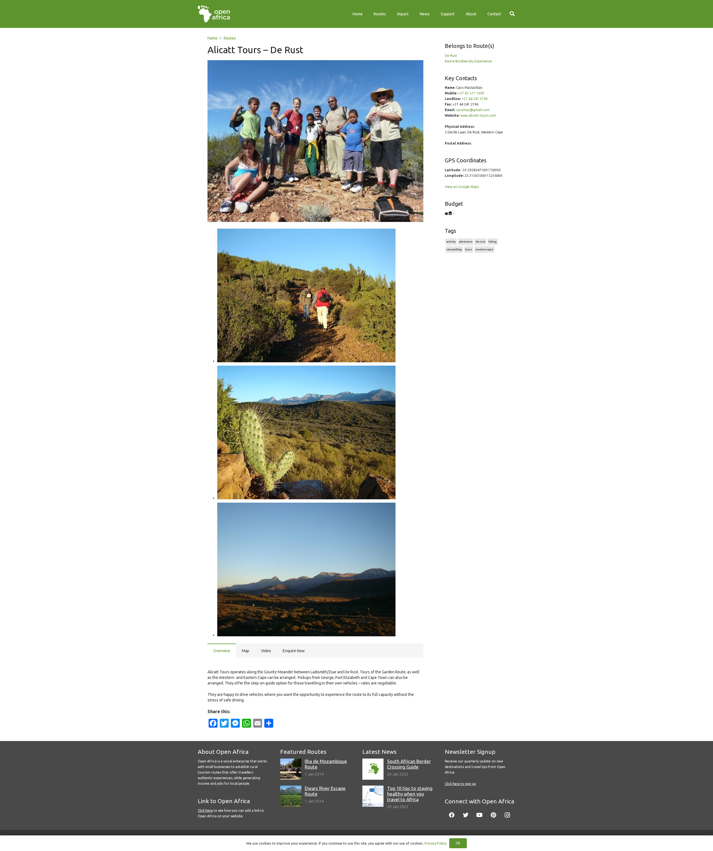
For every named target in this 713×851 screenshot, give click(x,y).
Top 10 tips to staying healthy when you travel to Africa (410, 794)
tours (468, 249)
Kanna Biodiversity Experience (468, 61)
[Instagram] (507, 815)
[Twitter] (466, 815)
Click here (205, 810)
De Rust (451, 55)
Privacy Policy (435, 843)
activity (451, 241)
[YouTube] (480, 815)
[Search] (512, 13)
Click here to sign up (460, 784)
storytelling (454, 249)
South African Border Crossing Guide (409, 764)
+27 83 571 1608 (471, 93)
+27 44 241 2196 (475, 99)
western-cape (484, 249)
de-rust (480, 241)
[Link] (214, 14)
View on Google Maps (462, 187)
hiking (493, 241)
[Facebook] (452, 815)
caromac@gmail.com (473, 110)
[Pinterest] (493, 815)
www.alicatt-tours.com (478, 115)
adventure (465, 241)
